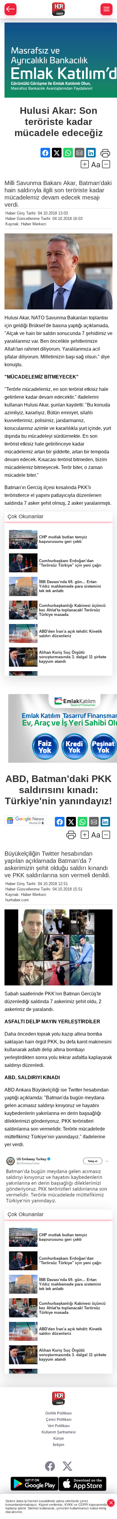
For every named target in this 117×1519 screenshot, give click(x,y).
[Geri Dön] (10, 9)
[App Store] (82, 1484)
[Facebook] (50, 1466)
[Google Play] (34, 1484)
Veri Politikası (59, 1426)
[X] (67, 1466)
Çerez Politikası (58, 1419)
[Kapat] (111, 1503)
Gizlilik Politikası (58, 1413)
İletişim (58, 1445)
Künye (58, 1438)
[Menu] (106, 9)
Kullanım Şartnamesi (59, 1432)
